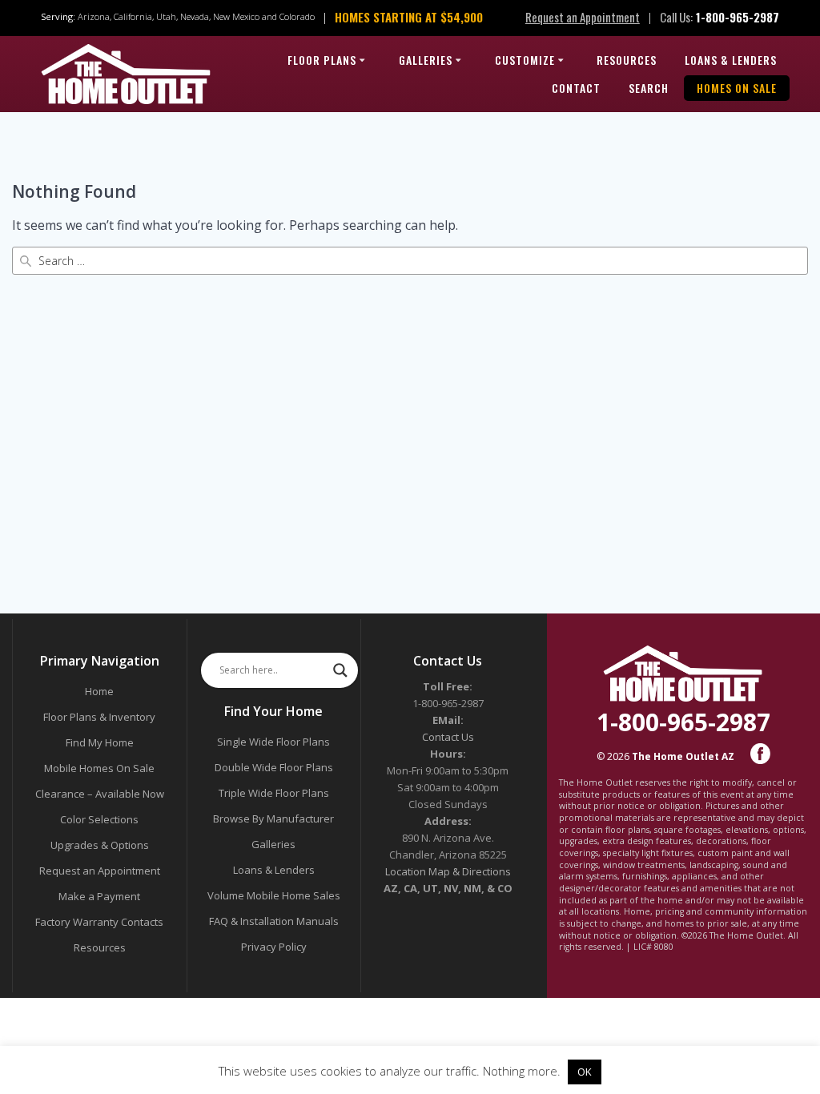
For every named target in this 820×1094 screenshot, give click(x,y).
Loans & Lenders (731, 59)
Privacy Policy (274, 946)
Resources (627, 59)
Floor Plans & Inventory (99, 717)
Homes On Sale (737, 87)
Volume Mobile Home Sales (273, 895)
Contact (576, 87)
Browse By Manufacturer (273, 818)
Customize (525, 59)
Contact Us (448, 737)
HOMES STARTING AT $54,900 (409, 17)
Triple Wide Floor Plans (274, 793)
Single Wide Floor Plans (273, 741)
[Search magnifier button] (340, 670)
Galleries (425, 59)
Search (649, 87)
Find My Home (100, 742)
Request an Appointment (582, 17)
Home (99, 691)
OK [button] (584, 1071)
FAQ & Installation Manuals (274, 921)
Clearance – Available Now (99, 793)
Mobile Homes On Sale (99, 768)
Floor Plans (321, 59)
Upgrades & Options (99, 845)
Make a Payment (99, 896)
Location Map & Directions (448, 871)
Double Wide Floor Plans (274, 767)
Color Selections (99, 819)
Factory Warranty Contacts (99, 922)
